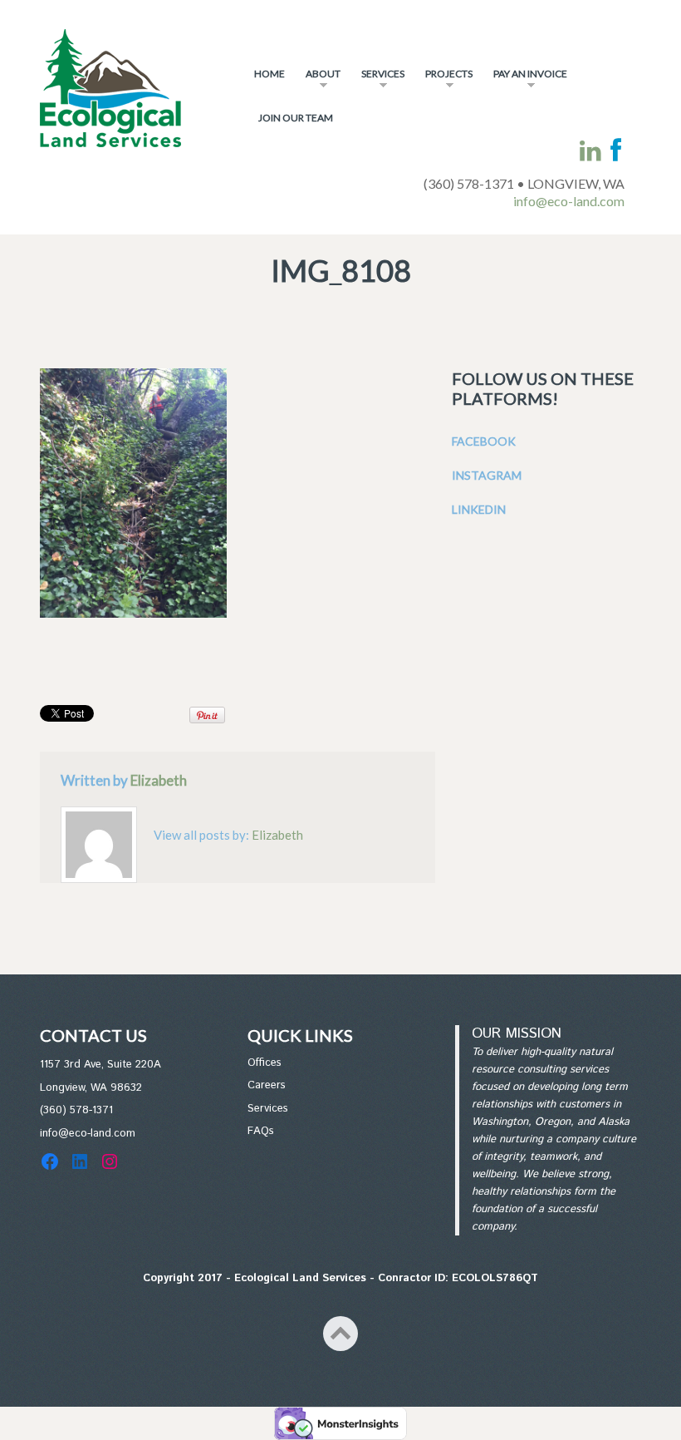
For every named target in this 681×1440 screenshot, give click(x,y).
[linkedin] (590, 151)
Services (378, 80)
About (318, 80)
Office (262, 1063)
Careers (266, 1085)
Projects (445, 80)
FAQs (260, 1131)
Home (269, 73)
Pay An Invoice (526, 80)
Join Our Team (295, 117)
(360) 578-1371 (76, 1110)
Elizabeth (158, 780)
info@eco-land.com (569, 201)
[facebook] (615, 151)
